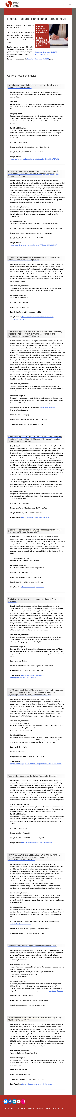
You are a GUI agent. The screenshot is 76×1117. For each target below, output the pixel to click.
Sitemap (48, 1108)
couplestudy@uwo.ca (56, 991)
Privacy (13, 1108)
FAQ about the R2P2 (42, 54)
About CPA (6, 1108)
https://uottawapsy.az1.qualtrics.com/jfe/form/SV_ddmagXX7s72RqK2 (34, 159)
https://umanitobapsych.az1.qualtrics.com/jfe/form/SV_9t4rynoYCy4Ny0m (35, 764)
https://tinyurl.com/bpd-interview (32, 587)
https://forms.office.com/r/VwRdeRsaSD (35, 517)
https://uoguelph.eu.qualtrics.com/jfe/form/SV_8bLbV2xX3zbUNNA (33, 245)
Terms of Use (39, 1108)
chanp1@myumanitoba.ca (48, 407)
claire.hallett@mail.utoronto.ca (20, 924)
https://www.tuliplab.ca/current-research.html (36, 842)
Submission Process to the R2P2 (46, 52)
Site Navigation (21, 1108)
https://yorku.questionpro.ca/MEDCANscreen (36, 1084)
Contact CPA (31, 1108)
